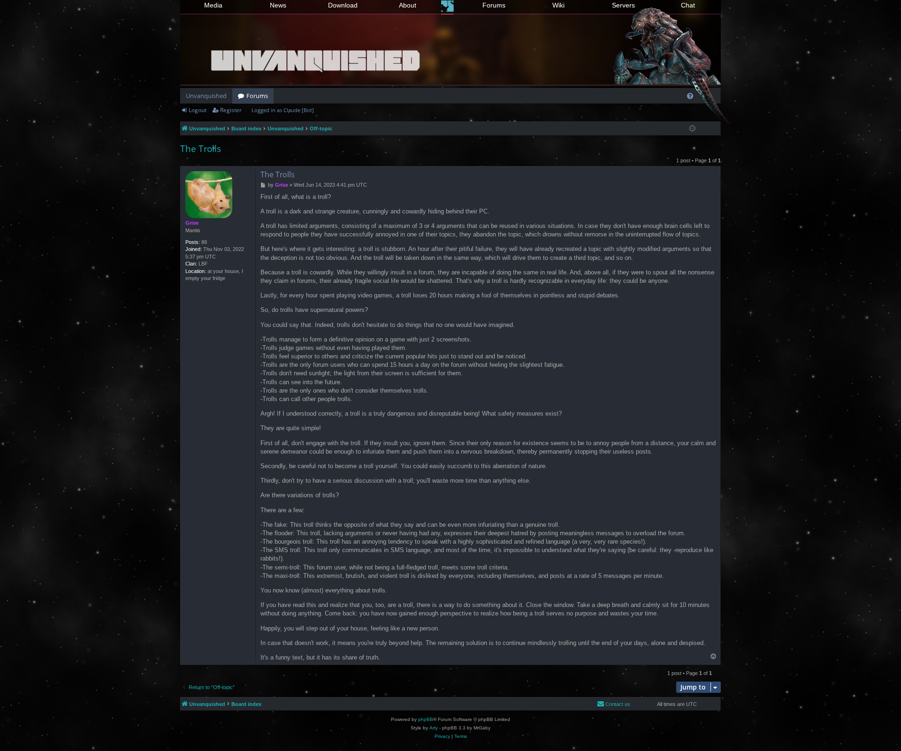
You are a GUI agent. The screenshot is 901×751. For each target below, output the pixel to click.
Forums (493, 5)
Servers (623, 5)
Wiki (558, 5)
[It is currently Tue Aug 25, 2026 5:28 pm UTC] (692, 128)
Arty (433, 727)
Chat (688, 5)
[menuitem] (690, 96)
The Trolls (200, 149)
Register (231, 110)
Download (343, 5)
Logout (197, 110)
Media (213, 5)
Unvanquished (206, 95)
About (407, 5)
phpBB (425, 719)
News (278, 5)
